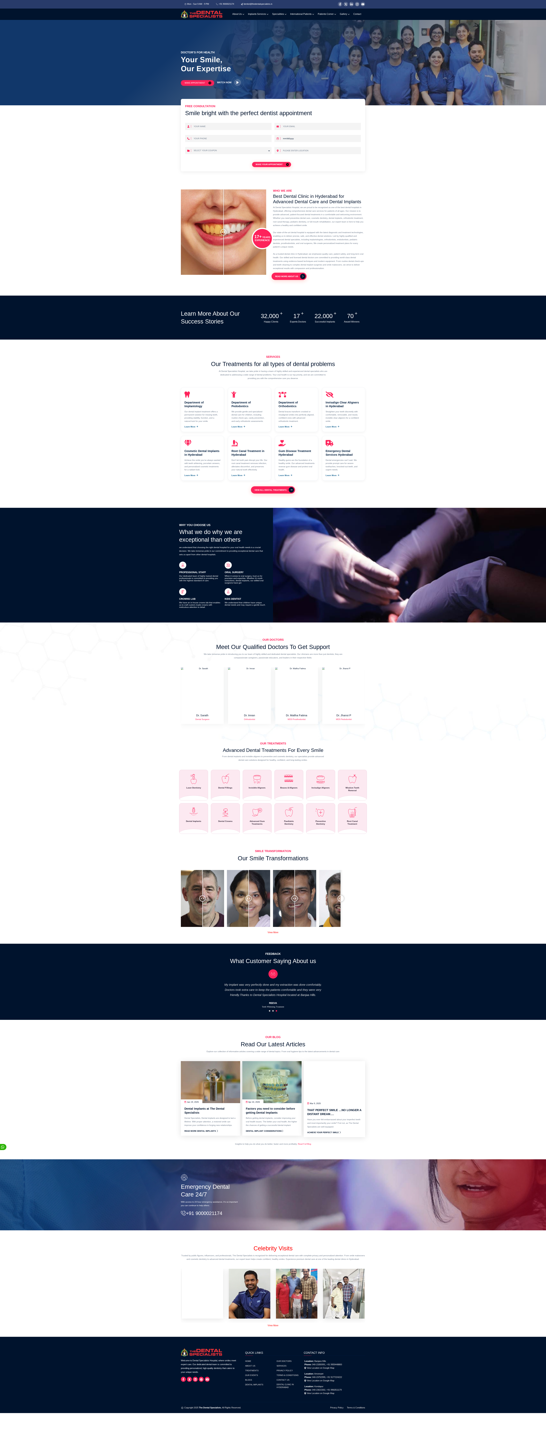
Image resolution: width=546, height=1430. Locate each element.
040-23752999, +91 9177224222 (327, 1377)
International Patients (301, 14)
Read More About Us (286, 276)
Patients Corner (326, 14)
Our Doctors (284, 1361)
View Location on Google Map (320, 1368)
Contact (357, 14)
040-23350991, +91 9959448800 (327, 1364)
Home (248, 1361)
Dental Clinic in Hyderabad (285, 1385)
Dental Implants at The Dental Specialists (204, 1110)
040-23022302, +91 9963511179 (327, 1390)
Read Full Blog (304, 1144)
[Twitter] (346, 4)
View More (273, 932)
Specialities (278, 14)
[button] (269, 1010)
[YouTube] (363, 4)
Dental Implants (254, 1385)
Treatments (251, 1371)
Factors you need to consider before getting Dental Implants (270, 1110)
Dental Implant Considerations (264, 1131)
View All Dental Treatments (271, 490)
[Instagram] (357, 4)
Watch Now (224, 82)
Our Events (251, 1375)
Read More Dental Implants (200, 1131)
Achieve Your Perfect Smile (323, 1132)
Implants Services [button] (257, 14)
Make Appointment (195, 83)
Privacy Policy (285, 1371)
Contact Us (283, 1380)
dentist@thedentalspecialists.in (258, 4)
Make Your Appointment (269, 164)
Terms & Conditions (287, 1375)
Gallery (344, 14)
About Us (237, 14)
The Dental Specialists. (210, 1407)
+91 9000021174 (226, 4)
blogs (248, 1380)
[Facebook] (340, 4)
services (281, 1366)
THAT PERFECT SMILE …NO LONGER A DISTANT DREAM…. (334, 1112)
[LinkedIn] (351, 4)
